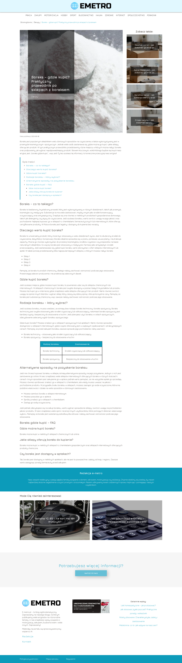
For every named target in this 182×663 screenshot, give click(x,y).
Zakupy (38, 15)
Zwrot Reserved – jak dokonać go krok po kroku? (144, 71)
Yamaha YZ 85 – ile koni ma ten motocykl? (55, 520)
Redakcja (27, 636)
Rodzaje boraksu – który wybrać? (43, 177)
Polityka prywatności (29, 659)
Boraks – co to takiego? (38, 165)
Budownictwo (86, 15)
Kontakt (26, 641)
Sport (73, 15)
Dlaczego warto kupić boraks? (41, 169)
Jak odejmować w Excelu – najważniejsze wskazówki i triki (127, 520)
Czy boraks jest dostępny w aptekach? (45, 195)
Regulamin (70, 659)
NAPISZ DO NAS (91, 573)
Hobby (64, 15)
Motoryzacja (51, 15)
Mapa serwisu (52, 659)
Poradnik (151, 15)
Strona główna (26, 22)
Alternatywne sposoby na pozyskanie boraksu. (50, 181)
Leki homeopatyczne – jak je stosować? (138, 605)
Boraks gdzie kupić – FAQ (39, 184)
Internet (120, 15)
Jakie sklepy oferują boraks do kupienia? (45, 192)
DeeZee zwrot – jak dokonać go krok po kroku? (144, 46)
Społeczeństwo (136, 15)
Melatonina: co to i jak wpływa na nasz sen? (138, 625)
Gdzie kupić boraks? (36, 173)
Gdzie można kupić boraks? (40, 188)
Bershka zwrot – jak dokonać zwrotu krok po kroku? (144, 96)
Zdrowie (109, 15)
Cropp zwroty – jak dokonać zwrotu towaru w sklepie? (144, 121)
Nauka (99, 15)
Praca (29, 15)
